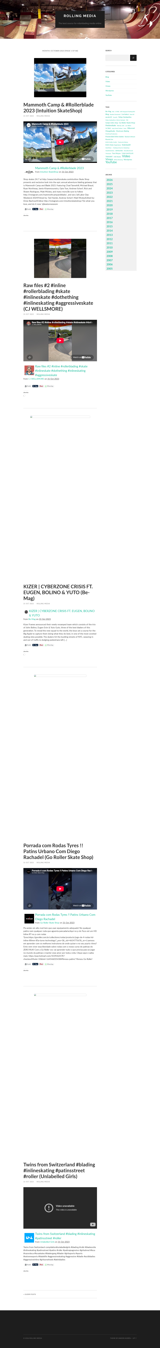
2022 (110, 196)
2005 (110, 268)
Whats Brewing (118, 159)
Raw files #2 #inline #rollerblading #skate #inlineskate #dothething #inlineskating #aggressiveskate (61, 371)
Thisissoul (108, 153)
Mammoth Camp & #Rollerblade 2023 (59, 168)
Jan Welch (128, 125)
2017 (110, 218)
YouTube (108, 95)
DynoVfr (115, 117)
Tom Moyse (116, 153)
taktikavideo (119, 150)
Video (107, 81)
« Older (29, 1294)
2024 (110, 188)
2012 (110, 239)
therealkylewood (128, 150)
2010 (110, 247)
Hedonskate (110, 125)
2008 (110, 256)
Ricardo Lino (109, 139)
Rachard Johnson (130, 137)
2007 (110, 260)
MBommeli (131, 128)
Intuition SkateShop (49, 172)
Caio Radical (125, 114)
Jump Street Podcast (117, 128)
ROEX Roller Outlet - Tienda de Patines (116, 142)
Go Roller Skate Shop (49, 923)
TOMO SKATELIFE (127, 153)
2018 (110, 213)
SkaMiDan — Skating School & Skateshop (117, 148)
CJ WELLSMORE (36, 379)
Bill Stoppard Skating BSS (127, 111)
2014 (110, 230)
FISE (127, 120)
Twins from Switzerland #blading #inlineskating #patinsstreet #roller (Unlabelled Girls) (59, 1170)
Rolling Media (80, 16)
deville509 (108, 117)
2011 (110, 243)
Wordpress (109, 91)
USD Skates (117, 156)
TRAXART (109, 157)
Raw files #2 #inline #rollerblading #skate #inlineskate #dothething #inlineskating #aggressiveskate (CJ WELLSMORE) (58, 297)
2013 (110, 234)
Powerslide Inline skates (114, 137)
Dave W (132, 114)
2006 (110, 264)
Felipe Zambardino (124, 117)
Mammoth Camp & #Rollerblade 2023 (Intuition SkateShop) (58, 107)
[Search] (133, 58)
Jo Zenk (108, 128)
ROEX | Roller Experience (113, 145)
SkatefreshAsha (109, 150)
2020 (110, 205)
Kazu (125, 128)
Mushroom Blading (122, 131)
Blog (107, 77)
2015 (110, 226)
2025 (110, 184)
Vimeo (107, 86)
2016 (110, 222)
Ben (113, 111)
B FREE (117, 111)
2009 (110, 251)
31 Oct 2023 (28, 116)
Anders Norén (124, 1338)
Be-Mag (32, 619)
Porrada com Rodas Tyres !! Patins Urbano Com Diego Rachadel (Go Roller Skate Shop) (58, 851)
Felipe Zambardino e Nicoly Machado (115, 120)
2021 (110, 201)
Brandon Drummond (115, 114)
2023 (110, 192)
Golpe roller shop (111, 123)
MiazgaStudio (110, 131)
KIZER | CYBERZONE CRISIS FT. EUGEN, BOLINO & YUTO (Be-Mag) (58, 592)
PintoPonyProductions (111, 134)
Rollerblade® (126, 145)
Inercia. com (120, 125)
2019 (110, 209)
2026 (110, 179)
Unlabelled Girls (47, 1242)
